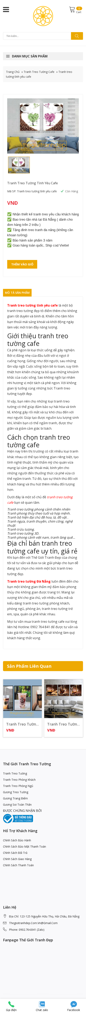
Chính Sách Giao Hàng (17, 859)
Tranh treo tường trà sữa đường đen (22, 724)
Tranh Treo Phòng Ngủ (18, 786)
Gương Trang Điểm (15, 798)
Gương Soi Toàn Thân (17, 804)
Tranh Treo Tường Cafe (39, 72)
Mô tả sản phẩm (17, 293)
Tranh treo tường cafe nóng (63, 724)
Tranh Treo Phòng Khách (19, 780)
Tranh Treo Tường (15, 773)
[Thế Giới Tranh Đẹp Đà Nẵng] (43, 15)
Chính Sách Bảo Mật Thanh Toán (24, 846)
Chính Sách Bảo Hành (17, 840)
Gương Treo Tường (15, 792)
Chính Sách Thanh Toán (18, 865)
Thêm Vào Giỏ (22, 264)
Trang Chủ (13, 72)
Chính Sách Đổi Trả (15, 853)
